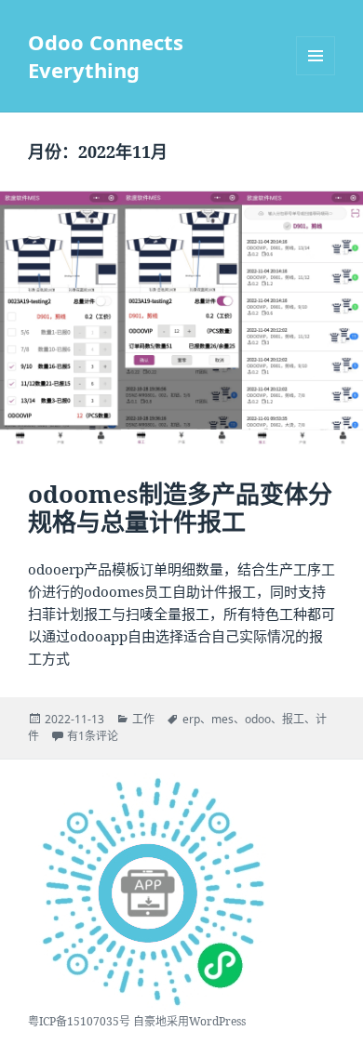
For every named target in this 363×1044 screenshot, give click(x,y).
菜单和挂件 (315, 55)
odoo (258, 719)
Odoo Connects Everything (105, 56)
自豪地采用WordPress (189, 1021)
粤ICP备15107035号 (79, 1021)
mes (222, 719)
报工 (293, 719)
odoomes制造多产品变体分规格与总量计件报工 (180, 507)
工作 (143, 719)
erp (191, 719)
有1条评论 (92, 736)
